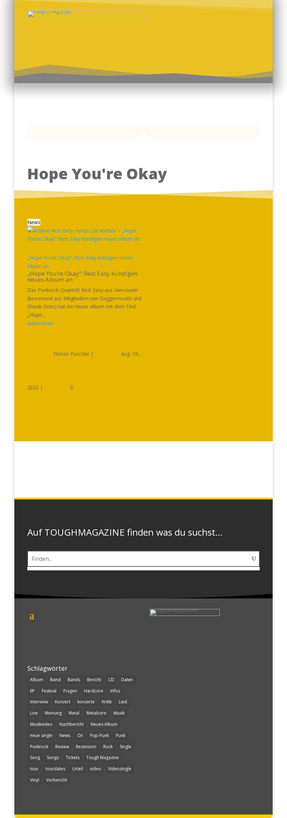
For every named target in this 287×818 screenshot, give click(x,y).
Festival (49, 691)
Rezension (86, 747)
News (33, 222)
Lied (123, 702)
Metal (74, 713)
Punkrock (39, 747)
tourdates (55, 769)
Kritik (107, 702)
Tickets (72, 757)
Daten (127, 680)
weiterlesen (40, 323)
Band (55, 680)
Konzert (62, 702)
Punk (120, 735)
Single (125, 747)
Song (35, 757)
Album (36, 680)
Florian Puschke (71, 353)
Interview (39, 702)
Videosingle (119, 769)
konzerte (86, 702)
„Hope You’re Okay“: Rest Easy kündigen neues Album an (82, 276)
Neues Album (104, 724)
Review (62, 747)
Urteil (77, 769)
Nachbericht (71, 724)
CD (111, 680)
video (95, 769)
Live (34, 713)
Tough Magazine (102, 757)
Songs (53, 757)
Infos (115, 691)
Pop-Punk (99, 735)
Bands (74, 680)
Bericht (94, 680)
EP (32, 691)
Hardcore (93, 691)
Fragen (70, 691)
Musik (119, 713)
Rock (108, 747)
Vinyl (34, 780)
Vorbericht (56, 780)
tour (34, 769)
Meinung (53, 713)
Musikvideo (41, 724)
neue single (41, 735)
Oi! (80, 735)
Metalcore (96, 713)
